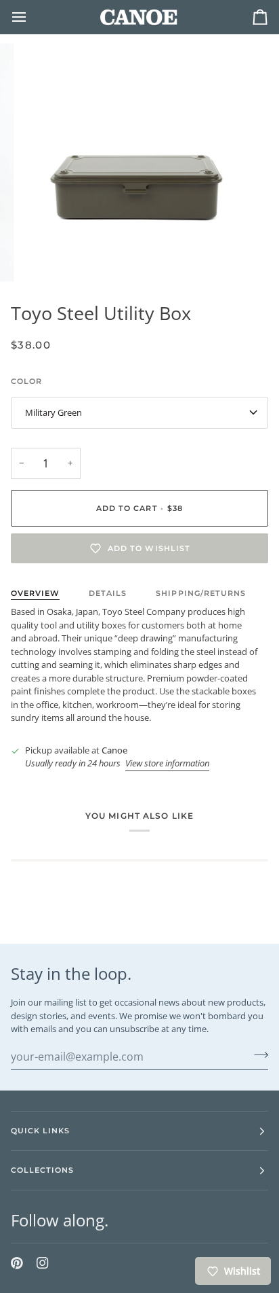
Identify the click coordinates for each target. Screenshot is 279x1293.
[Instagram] (43, 1263)
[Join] (257, 1055)
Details (108, 593)
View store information (167, 763)
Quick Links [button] (40, 1130)
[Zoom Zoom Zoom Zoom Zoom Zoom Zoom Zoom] (139, 162)
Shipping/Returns (200, 593)
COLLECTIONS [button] (42, 1170)
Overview (35, 593)
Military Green (53, 412)
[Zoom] (46, 256)
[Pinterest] (17, 1263)
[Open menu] (31, 17)
